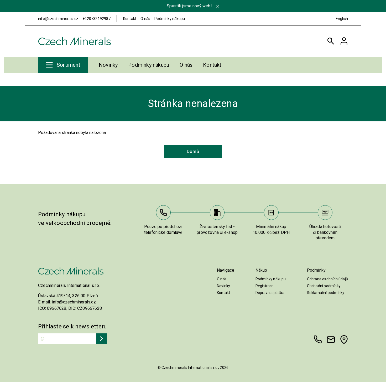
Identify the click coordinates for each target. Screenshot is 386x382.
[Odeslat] (101, 338)
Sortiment (68, 65)
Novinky (108, 65)
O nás (145, 19)
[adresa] (344, 339)
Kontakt (129, 19)
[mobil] (318, 339)
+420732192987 (96, 19)
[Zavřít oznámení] (217, 6)
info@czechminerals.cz (58, 19)
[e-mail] (331, 339)
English (342, 19)
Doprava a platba (269, 293)
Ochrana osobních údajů (327, 279)
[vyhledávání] (331, 41)
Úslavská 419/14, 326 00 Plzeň (68, 295)
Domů (193, 151)
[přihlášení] (344, 41)
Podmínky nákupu (169, 19)
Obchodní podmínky (324, 286)
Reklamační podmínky (326, 293)
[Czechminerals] (74, 41)
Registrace (264, 286)
